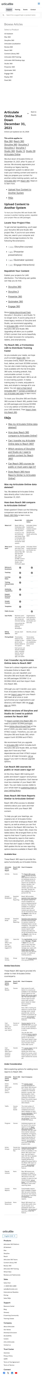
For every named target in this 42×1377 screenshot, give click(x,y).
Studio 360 (8, 64)
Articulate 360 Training (12, 57)
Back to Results (33, 113)
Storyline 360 (9, 40)
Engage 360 (8, 74)
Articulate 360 (10, 181)
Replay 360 (8, 77)
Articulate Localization (12, 44)
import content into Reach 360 (20, 721)
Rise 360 (7, 37)
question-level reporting (28, 898)
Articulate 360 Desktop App (14, 60)
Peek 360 (7, 80)
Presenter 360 (9, 67)
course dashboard (27, 1113)
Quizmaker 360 (10, 70)
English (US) (10, 1236)
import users (16, 694)
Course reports (26, 1023)
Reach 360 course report (29, 995)
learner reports (32, 1034)
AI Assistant (8, 34)
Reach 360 (8, 50)
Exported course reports (29, 1147)
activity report (28, 1084)
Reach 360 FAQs (11, 515)
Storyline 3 (13, 291)
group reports (32, 958)
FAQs (10, 198)
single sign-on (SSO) (27, 949)
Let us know (30, 1016)
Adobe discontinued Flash (20, 312)
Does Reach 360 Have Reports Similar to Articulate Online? (22, 474)
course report (28, 1048)
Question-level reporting (29, 918)
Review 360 (8, 47)
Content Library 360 (11, 54)
